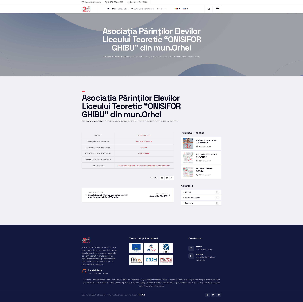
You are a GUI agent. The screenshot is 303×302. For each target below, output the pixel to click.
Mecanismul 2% (119, 9)
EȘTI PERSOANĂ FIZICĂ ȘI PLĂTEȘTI (206, 155)
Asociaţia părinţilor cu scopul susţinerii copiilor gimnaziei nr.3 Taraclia (107, 196)
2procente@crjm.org (93, 2)
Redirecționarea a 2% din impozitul (206, 141)
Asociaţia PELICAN (158, 196)
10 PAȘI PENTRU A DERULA (204, 170)
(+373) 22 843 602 (115, 2)
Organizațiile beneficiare (142, 9)
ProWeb (142, 295)
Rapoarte (201, 203)
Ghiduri (201, 192)
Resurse (161, 9)
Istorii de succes (201, 197)
